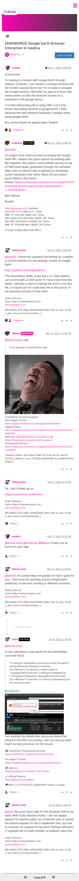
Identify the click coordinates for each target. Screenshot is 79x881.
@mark (27, 287)
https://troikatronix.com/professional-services (29, 754)
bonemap (17, 142)
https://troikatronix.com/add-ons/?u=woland (28, 440)
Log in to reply (64, 55)
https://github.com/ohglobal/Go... (26, 270)
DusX (15, 639)
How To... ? (17, 54)
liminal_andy (19, 250)
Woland (16, 333)
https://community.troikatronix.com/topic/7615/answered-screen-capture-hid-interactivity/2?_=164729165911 (39, 185)
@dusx (9, 811)
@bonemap (30, 542)
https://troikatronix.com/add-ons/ (33, 436)
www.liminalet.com (15, 304)
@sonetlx (10, 149)
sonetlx (16, 67)
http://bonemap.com (15, 208)
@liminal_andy (13, 340)
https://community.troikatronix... (25, 494)
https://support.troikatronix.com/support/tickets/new (33, 423)
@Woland (44, 542)
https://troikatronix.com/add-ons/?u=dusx (27, 771)
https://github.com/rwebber (19, 779)
